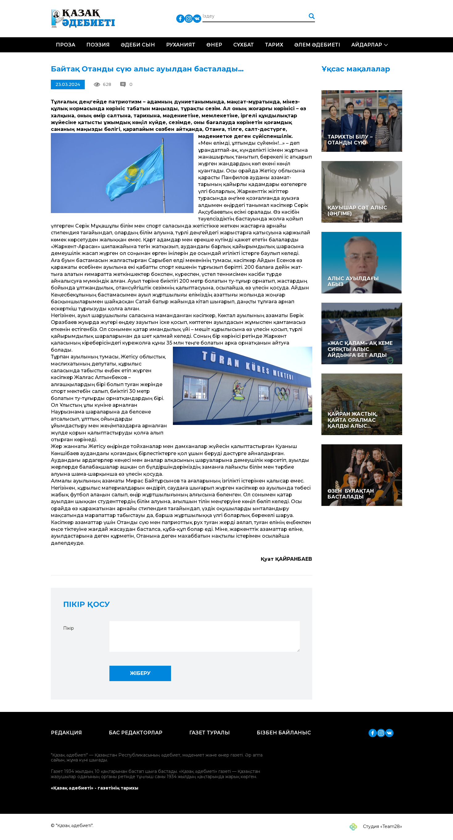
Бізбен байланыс (284, 733)
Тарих (274, 45)
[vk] (197, 18)
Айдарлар (366, 45)
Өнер (214, 45)
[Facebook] (180, 18)
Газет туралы (209, 733)
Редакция (66, 733)
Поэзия (98, 45)
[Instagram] (189, 18)
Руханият (180, 45)
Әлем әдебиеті (317, 45)
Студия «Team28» (382, 826)
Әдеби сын (138, 45)
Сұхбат (243, 45)
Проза (65, 45)
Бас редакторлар (135, 733)
